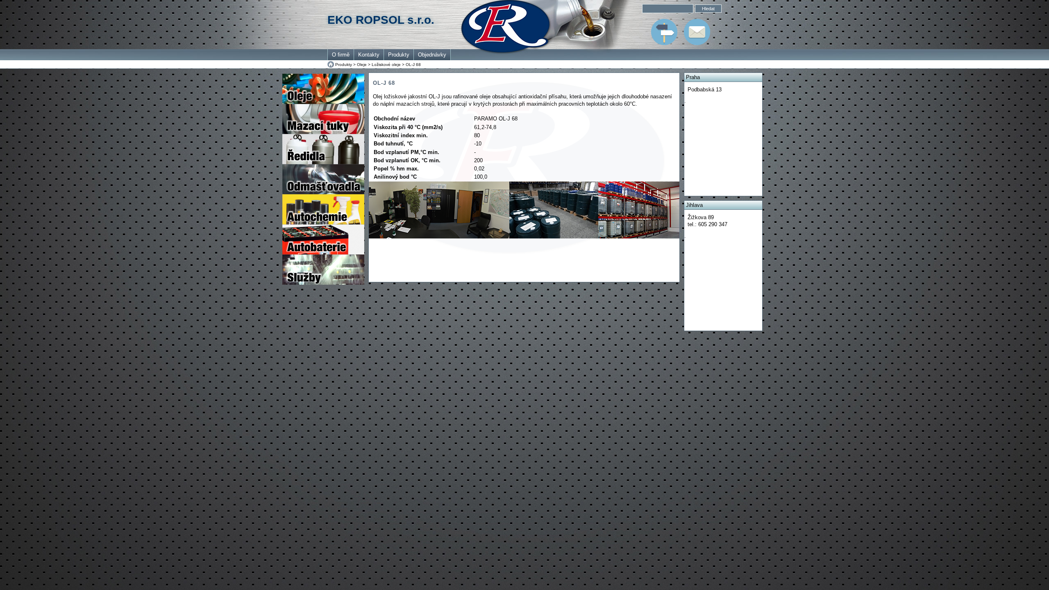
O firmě (341, 55)
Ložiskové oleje (386, 64)
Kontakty (368, 55)
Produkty (398, 55)
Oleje (362, 64)
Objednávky (432, 55)
